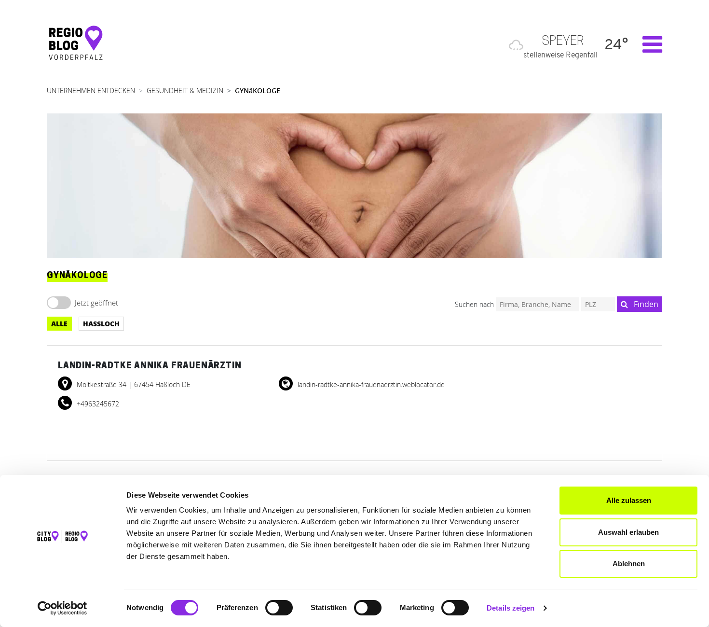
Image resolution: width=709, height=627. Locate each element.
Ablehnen (629, 563)
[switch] (279, 607)
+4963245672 (97, 403)
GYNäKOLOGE (257, 90)
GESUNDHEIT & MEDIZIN (185, 90)
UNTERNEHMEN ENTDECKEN (91, 90)
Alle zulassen (628, 500)
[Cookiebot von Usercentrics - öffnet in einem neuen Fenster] (62, 608)
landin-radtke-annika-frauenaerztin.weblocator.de (370, 384)
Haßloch (101, 323)
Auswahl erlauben (628, 532)
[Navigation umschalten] (647, 44)
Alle (59, 323)
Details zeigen (510, 608)
